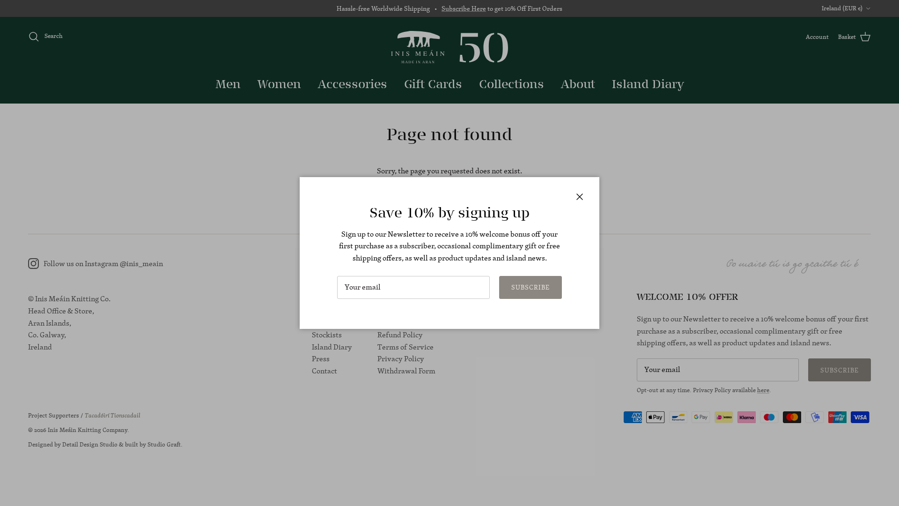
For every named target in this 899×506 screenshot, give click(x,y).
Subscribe (530, 287)
